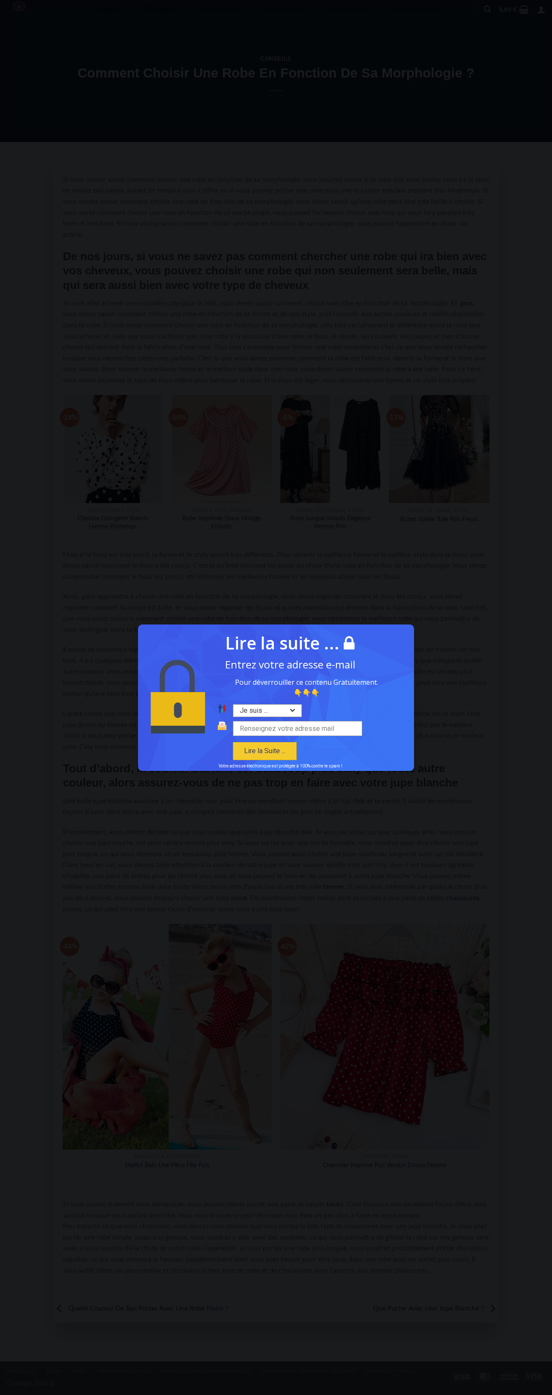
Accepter (225, 741)
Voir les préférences (327, 741)
